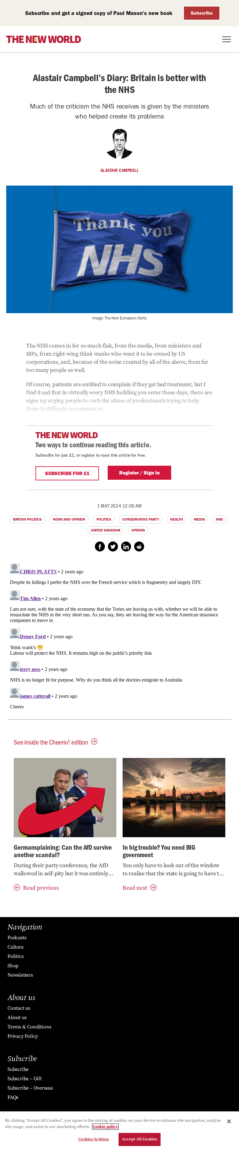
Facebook (100, 546)
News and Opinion (69, 519)
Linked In (126, 546)
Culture (15, 947)
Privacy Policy (22, 1036)
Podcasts (16, 938)
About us (16, 1017)
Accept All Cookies (139, 1139)
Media (199, 519)
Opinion (138, 530)
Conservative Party (140, 519)
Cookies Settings (93, 1139)
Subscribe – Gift (24, 1079)
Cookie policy (105, 1126)
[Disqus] (119, 639)
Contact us (18, 1008)
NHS (219, 519)
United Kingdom (105, 530)
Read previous (41, 887)
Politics (103, 519)
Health (176, 519)
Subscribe (202, 13)
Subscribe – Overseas (30, 1088)
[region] (119, 1131)
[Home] (43, 39)
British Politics (27, 519)
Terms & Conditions (29, 1027)
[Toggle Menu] (226, 39)
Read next (135, 887)
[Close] (229, 1121)
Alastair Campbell (120, 170)
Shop (12, 966)
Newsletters (20, 975)
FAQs (12, 1097)
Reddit (139, 546)
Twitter (113, 546)
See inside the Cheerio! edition (51, 741)
